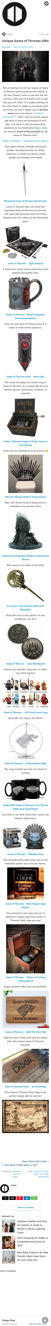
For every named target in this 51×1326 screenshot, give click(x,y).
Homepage (6, 47)
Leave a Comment (25, 1207)
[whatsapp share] (34, 1199)
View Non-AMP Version (38, 1324)
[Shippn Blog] (14, 25)
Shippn (37, 128)
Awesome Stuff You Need (23, 47)
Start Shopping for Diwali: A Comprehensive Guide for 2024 (32, 1241)
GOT (41, 1174)
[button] (5, 1198)
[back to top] (45, 1320)
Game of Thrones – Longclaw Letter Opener (25, 141)
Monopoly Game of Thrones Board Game (25, 201)
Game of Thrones (40, 1171)
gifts (36, 1174)
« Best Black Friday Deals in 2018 (19, 1165)
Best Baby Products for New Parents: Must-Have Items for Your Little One (32, 1256)
